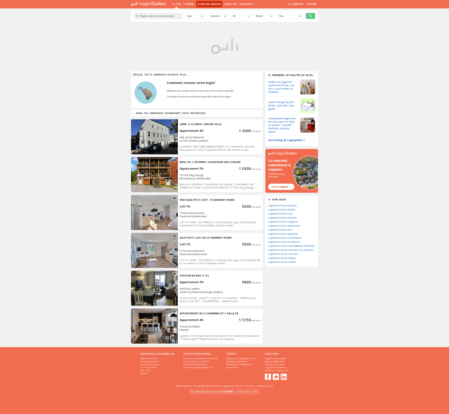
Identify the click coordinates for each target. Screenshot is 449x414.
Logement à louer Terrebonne (284, 241)
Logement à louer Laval (280, 213)
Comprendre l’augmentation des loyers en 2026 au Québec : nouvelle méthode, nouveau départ (282, 125)
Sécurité (144, 373)
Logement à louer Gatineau (282, 217)
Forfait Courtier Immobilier (196, 361)
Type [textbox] (189, 16)
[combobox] (195, 16)
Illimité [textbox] (259, 16)
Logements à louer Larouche (283, 253)
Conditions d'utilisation (236, 361)
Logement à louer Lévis (280, 229)
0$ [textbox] (234, 16)
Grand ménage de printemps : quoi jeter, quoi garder (281, 105)
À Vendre (189, 4)
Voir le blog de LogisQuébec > (286, 140)
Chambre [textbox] (215, 16)
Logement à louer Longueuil (282, 221)
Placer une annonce (209, 4)
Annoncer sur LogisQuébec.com (198, 367)
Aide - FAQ (145, 370)
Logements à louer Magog (281, 257)
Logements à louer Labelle (282, 262)
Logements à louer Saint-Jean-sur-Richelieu (290, 249)
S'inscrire (311, 4)
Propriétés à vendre (149, 361)
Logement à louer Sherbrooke (284, 225)
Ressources (246, 4)
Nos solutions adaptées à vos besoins (200, 358)
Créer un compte (148, 367)
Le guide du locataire (275, 364)
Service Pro (230, 4)
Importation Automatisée (195, 364)
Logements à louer (149, 358)
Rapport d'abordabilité (275, 358)
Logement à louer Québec (282, 209)
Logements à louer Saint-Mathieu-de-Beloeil (291, 245)
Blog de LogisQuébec (275, 361)
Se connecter (295, 4)
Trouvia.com (282, 370)
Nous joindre (232, 367)
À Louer (176, 4)
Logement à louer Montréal (282, 205)
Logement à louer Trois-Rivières (284, 237)
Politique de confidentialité (239, 364)
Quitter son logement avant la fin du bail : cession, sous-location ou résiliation (281, 87)
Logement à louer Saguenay (282, 233)
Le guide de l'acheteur (275, 367)
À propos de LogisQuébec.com (240, 358)
